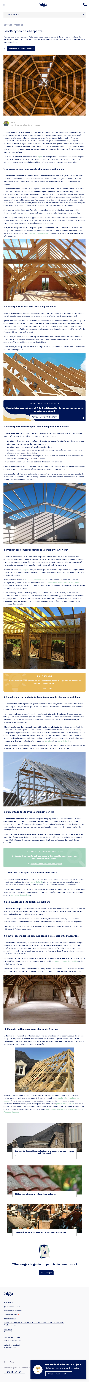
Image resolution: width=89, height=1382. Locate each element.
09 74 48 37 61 (12, 1337)
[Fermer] (83, 1363)
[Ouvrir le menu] (3, 4)
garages (48, 741)
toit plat (25, 570)
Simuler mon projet (57, 1374)
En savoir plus (46, 688)
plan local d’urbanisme (34, 580)
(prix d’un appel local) (12, 1340)
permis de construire (65, 1104)
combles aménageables (37, 233)
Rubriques (13, 14)
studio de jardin (36, 882)
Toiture (18, 25)
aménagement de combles (66, 961)
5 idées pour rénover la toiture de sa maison (34, 1194)
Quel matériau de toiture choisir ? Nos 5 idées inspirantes (40, 1232)
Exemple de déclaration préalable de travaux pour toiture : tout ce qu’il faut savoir (44, 1152)
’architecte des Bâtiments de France (63, 583)
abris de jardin (64, 741)
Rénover (7, 25)
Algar (40, 157)
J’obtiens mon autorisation (21, 49)
